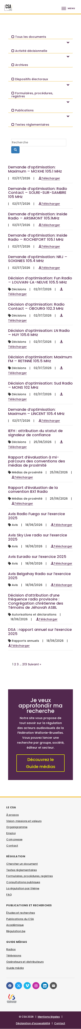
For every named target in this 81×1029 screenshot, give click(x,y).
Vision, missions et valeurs (24, 821)
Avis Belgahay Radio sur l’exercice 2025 (39, 575)
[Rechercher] (15, 149)
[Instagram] (35, 985)
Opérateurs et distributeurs (25, 962)
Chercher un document (22, 864)
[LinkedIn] (44, 985)
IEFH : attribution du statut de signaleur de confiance (35, 432)
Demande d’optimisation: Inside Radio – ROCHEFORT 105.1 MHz (37, 237)
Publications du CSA (20, 919)
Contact (12, 846)
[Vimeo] (27, 985)
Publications (24, 110)
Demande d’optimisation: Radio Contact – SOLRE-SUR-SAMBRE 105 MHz (37, 192)
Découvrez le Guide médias (40, 763)
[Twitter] (18, 985)
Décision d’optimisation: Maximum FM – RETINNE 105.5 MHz (40, 359)
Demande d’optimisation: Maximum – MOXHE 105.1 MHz (35, 169)
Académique (15, 925)
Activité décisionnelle (30, 51)
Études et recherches (20, 913)
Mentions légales (49, 1016)
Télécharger (50, 178)
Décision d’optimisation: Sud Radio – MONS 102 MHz (40, 385)
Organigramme (16, 827)
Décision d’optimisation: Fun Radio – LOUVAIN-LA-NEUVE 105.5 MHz (40, 280)
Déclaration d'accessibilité (33, 1023)
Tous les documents (30, 37)
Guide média (15, 968)
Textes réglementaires (31, 125)
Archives (21, 65)
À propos (12, 815)
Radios (11, 949)
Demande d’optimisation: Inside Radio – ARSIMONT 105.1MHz (37, 216)
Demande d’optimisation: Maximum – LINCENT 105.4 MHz (36, 411)
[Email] (53, 985)
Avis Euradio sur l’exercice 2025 (37, 556)
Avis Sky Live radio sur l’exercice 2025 (37, 537)
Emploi (11, 833)
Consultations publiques (23, 882)
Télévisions (13, 956)
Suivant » (34, 664)
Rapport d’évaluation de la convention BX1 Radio (33, 489)
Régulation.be (15, 931)
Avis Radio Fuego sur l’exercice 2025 (36, 515)
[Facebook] (9, 985)
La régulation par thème (22, 888)
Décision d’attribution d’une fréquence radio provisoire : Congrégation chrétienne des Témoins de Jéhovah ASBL (35, 601)
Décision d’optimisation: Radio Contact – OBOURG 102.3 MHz (36, 306)
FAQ (9, 895)
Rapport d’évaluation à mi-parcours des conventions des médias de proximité (36, 461)
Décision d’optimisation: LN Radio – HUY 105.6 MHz (39, 332)
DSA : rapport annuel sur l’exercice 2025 (40, 631)
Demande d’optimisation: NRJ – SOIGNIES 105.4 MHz (37, 258)
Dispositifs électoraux (31, 79)
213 (24, 664)
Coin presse (14, 839)
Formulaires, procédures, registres (32, 94)
